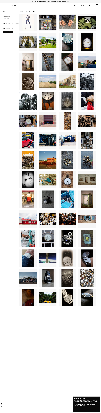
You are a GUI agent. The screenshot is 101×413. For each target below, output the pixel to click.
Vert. (12, 23)
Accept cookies (80, 409)
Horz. (17, 23)
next (96, 11)
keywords (7, 13)
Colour (8, 28)
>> (93, 11)
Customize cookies (91, 409)
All (4, 23)
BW (12, 28)
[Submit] (75, 5)
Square (8, 23)
